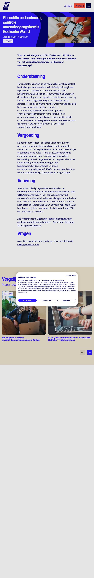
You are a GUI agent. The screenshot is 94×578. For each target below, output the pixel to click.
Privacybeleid (70, 275)
